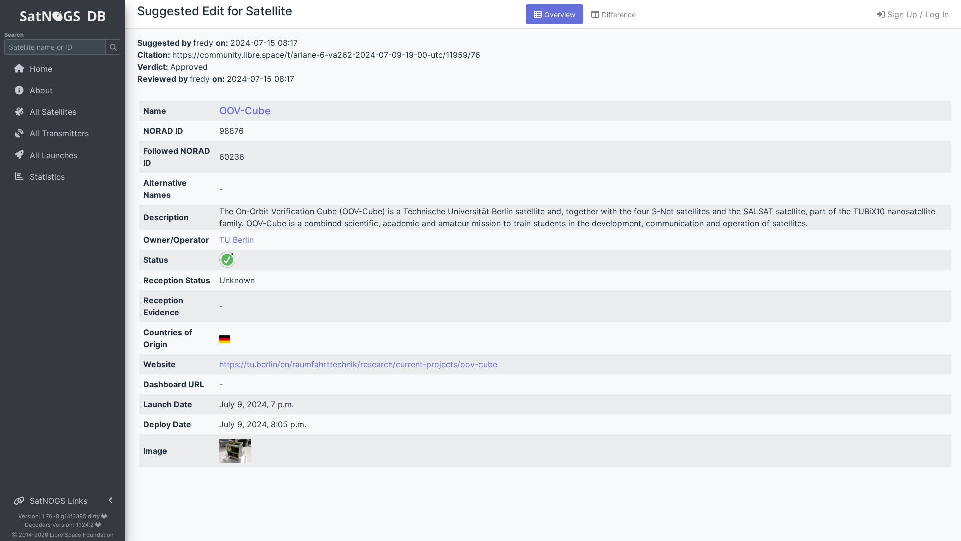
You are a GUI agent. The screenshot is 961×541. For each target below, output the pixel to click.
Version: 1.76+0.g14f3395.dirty (59, 516)
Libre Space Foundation (82, 534)
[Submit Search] (113, 47)
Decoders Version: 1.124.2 (60, 524)
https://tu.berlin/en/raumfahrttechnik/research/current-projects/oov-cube (358, 364)
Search (14, 34)
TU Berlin (236, 240)
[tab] (554, 14)
